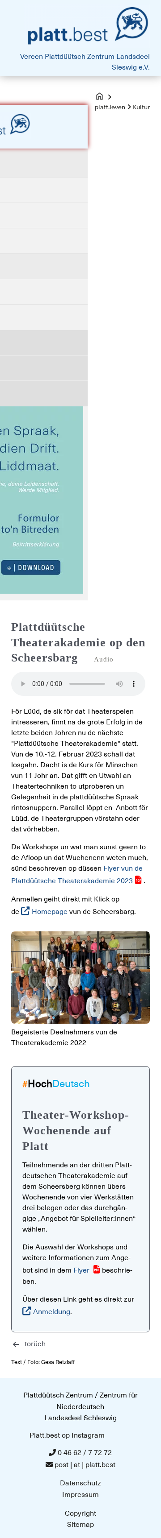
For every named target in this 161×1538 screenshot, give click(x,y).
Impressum (80, 1494)
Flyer (82, 1270)
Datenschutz (80, 1483)
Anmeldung (51, 1311)
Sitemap (80, 1524)
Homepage (50, 911)
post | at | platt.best (85, 1464)
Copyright (80, 1513)
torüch (35, 1344)
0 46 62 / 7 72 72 (85, 1452)
